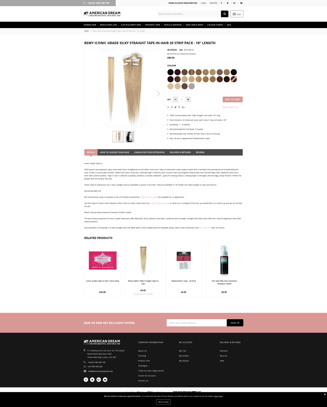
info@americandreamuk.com (100, 371)
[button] (158, 94)
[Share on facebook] (171, 107)
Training (142, 356)
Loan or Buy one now (160, 203)
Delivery (224, 351)
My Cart (182, 351)
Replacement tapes (149, 197)
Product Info (144, 361)
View (102, 269)
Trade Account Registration (182, 3)
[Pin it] (179, 107)
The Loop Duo (205, 227)
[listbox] (205, 79)
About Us (142, 351)
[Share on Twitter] (175, 107)
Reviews (200, 152)
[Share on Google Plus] (183, 107)
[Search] (224, 14)
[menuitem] (90, 25)
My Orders (184, 356)
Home (86, 31)
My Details (184, 361)
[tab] (91, 152)
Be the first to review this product (181, 54)
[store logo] (102, 13)
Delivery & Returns (180, 152)
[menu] (163, 25)
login (203, 3)
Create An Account (147, 375)
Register (213, 3)
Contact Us (143, 380)
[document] (163, 399)
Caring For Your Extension (149, 152)
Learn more (218, 396)
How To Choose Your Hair (114, 152)
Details (91, 152)
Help (222, 361)
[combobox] (192, 14)
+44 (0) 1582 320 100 (98, 3)
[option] (170, 72)
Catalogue (143, 366)
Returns (223, 356)
